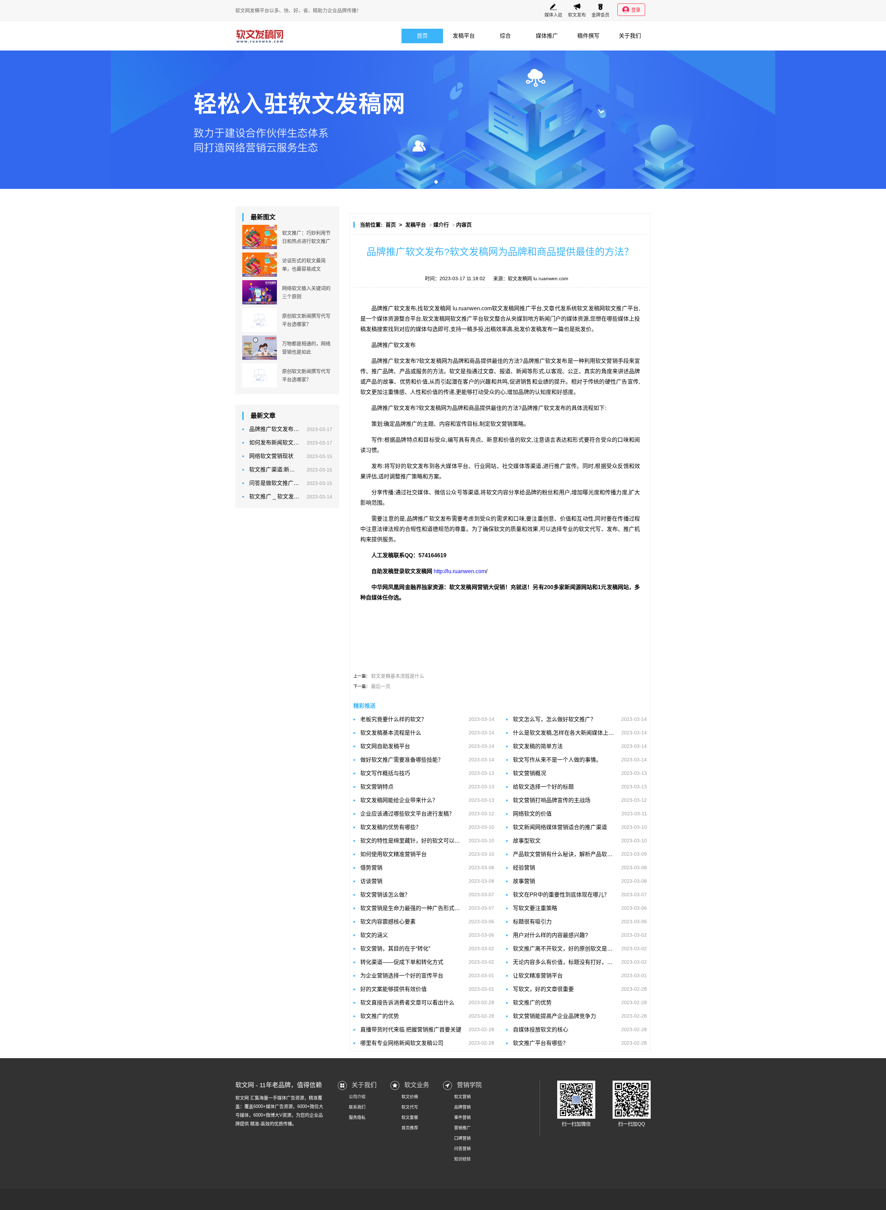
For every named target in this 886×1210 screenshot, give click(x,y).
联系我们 (357, 1107)
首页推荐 (409, 1128)
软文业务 (416, 1085)
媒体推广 (547, 36)
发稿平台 (464, 36)
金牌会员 (600, 14)
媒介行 (441, 225)
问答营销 (462, 1148)
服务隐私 (357, 1117)
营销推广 (462, 1128)
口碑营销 (462, 1138)
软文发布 (577, 14)
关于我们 (630, 36)
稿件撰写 (588, 36)
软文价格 (409, 1096)
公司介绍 (357, 1096)
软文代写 (409, 1107)
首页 (422, 36)
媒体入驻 (553, 14)
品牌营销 (462, 1107)
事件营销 (462, 1117)
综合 (505, 36)
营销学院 (469, 1085)
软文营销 (462, 1096)
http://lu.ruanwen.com (460, 571)
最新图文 (263, 217)
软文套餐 (409, 1117)
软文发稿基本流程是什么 (397, 676)
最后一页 (380, 686)
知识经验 (462, 1159)
